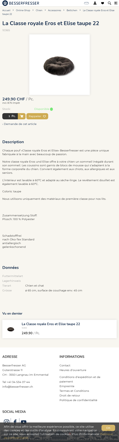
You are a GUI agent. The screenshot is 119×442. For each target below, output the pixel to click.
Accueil (6, 10)
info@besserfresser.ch (17, 386)
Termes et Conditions (74, 390)
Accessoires (54, 10)
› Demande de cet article (19, 124)
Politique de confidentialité (78, 400)
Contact (65, 365)
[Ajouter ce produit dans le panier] (22, 116)
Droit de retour (70, 395)
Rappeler (35, 116)
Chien (39, 10)
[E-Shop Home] (20, 3)
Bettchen (72, 10)
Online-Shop (23, 10)
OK (108, 427)
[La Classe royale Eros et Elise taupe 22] (11, 329)
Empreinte (67, 386)
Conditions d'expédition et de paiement (80, 379)
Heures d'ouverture (73, 370)
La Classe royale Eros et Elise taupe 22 (51, 324)
